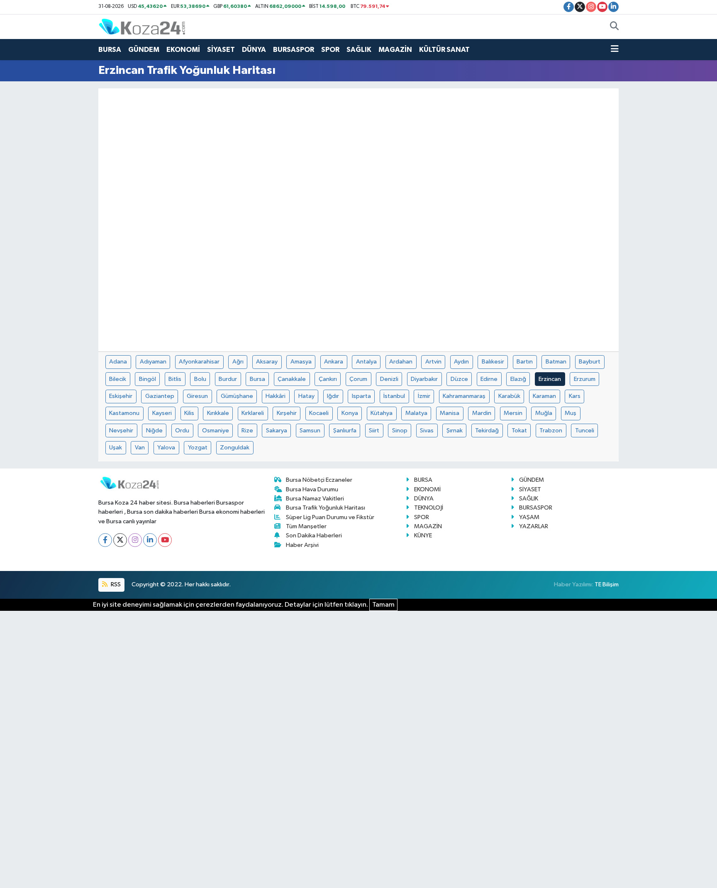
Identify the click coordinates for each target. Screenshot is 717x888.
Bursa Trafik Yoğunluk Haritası (325, 508)
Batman (556, 362)
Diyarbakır (424, 379)
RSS (115, 584)
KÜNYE (423, 535)
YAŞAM (529, 517)
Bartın (525, 362)
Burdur (228, 379)
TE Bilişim (607, 584)
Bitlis (174, 379)
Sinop (399, 430)
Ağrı (238, 362)
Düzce (459, 379)
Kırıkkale (218, 413)
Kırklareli (252, 413)
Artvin (433, 362)
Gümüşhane (237, 396)
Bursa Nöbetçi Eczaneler (319, 480)
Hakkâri (275, 396)
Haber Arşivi (302, 545)
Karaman (544, 396)
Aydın (461, 362)
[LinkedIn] (150, 540)
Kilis (189, 413)
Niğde (154, 430)
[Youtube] (165, 540)
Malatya (416, 413)
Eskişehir (120, 396)
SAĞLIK (358, 49)
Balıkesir (493, 362)
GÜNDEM (143, 49)
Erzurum (584, 379)
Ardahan (400, 362)
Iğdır (333, 396)
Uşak (115, 447)
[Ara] (614, 27)
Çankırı (328, 379)
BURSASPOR (293, 49)
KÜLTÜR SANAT (444, 49)
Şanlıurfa (344, 430)
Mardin (481, 413)
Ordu (182, 430)
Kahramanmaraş (464, 396)
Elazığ (518, 379)
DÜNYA (254, 49)
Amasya (301, 362)
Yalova (166, 447)
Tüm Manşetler (306, 526)
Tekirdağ (487, 430)
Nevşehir (121, 430)
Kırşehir (287, 413)
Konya (349, 413)
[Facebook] (105, 540)
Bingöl (147, 379)
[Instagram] (135, 540)
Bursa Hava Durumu (312, 489)
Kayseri (162, 413)
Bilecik (117, 379)
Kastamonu (124, 413)
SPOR (330, 49)
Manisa (449, 413)
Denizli (389, 379)
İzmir (424, 396)
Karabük (509, 396)
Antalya (366, 362)
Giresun (197, 396)
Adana (118, 362)
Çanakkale (292, 379)
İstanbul (394, 396)
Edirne (489, 379)
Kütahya (382, 413)
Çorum (358, 379)
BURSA (109, 49)
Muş (570, 413)
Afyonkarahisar (199, 362)
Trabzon (550, 430)
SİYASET (221, 49)
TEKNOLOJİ (428, 508)
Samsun (310, 430)
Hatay (306, 396)
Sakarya (276, 430)
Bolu (200, 379)
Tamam (383, 604)
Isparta (361, 396)
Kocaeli (319, 413)
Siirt (374, 430)
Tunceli (584, 430)
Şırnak (454, 430)
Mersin (513, 413)
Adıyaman (153, 362)
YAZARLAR (533, 526)
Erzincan (550, 379)
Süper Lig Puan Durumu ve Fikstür (330, 517)
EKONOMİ (183, 49)
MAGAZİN (395, 49)
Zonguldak (234, 447)
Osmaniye (215, 430)
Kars (574, 396)
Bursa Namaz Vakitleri (315, 498)
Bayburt (589, 362)
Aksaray (267, 362)
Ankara (333, 362)
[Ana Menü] (615, 49)
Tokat (519, 430)
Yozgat (197, 447)
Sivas (427, 430)
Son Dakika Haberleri (314, 535)
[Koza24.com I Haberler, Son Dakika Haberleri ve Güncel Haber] (141, 26)
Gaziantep (159, 396)
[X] (120, 540)
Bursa (257, 379)
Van (140, 447)
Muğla (543, 413)
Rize (247, 430)
